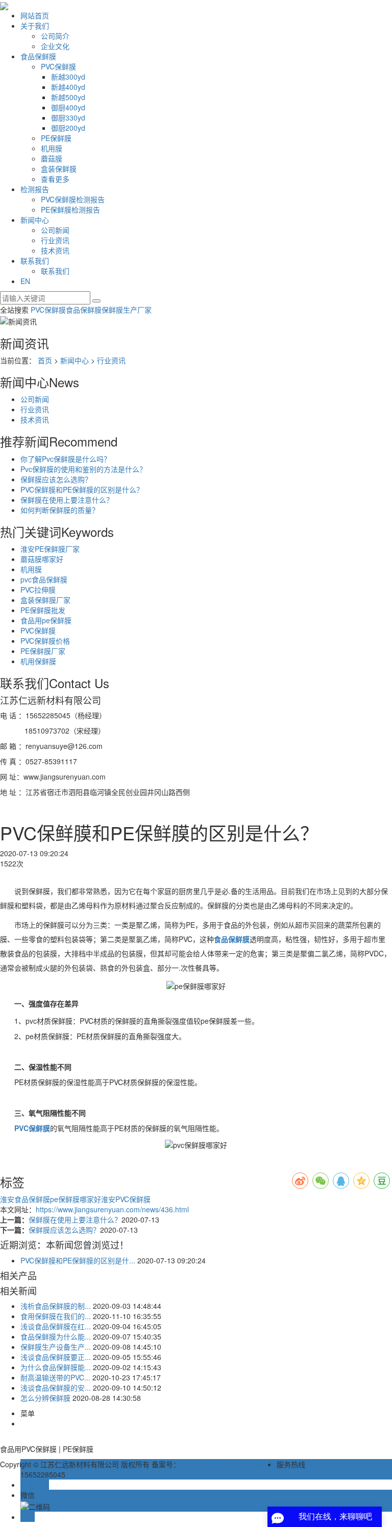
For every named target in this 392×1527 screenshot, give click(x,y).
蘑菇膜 (51, 158)
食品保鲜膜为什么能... (55, 1336)
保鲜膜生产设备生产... (55, 1347)
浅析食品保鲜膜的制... (55, 1306)
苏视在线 (262, 1464)
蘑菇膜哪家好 (41, 559)
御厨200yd (68, 128)
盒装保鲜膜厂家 (45, 600)
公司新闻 (55, 230)
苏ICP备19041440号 (213, 1464)
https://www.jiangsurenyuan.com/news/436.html (112, 1209)
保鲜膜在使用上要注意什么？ (66, 500)
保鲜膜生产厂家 (127, 309)
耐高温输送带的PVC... (55, 1377)
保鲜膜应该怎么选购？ (56, 479)
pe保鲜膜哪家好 (75, 1199)
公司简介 (55, 36)
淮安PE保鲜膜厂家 (50, 549)
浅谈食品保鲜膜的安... (55, 1387)
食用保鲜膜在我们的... (55, 1316)
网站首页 (34, 15)
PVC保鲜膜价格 (45, 641)
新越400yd (68, 87)
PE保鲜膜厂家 (42, 651)
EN (25, 281)
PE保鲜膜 (56, 138)
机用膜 (51, 148)
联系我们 (34, 260)
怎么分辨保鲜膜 (45, 1398)
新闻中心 (34, 220)
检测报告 (34, 189)
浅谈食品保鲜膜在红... (55, 1326)
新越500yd (68, 97)
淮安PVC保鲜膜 (126, 1199)
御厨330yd (68, 117)
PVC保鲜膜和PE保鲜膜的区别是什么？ (81, 489)
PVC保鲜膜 (58, 66)
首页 (45, 360)
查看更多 (55, 179)
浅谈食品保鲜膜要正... (55, 1357)
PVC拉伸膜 (38, 589)
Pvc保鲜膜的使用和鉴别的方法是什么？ (83, 469)
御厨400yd (68, 107)
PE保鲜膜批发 (42, 610)
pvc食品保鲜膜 (43, 579)
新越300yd (68, 77)
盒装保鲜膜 (59, 168)
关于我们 (34, 25)
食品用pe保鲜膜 (45, 620)
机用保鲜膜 (38, 661)
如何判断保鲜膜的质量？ (59, 510)
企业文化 (55, 46)
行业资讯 (55, 240)
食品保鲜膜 (38, 56)
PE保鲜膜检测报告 (70, 209)
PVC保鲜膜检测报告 (73, 199)
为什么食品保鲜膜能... (55, 1367)
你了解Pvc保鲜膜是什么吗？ (65, 459)
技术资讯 (55, 250)
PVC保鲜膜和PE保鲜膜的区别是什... (77, 1260)
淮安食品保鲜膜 (25, 1199)
